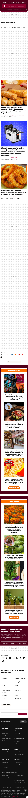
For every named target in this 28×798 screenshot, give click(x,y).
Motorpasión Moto (19, 754)
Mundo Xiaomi (5, 740)
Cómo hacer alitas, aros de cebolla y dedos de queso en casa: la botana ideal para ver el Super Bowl (13, 110)
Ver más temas (6, 704)
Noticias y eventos (21, 643)
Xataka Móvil (5, 733)
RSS (15, 354)
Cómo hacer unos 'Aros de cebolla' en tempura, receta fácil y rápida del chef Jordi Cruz (13, 192)
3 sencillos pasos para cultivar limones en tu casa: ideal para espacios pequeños (14, 557)
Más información (16, 796)
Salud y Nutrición (19, 682)
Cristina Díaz (5, 116)
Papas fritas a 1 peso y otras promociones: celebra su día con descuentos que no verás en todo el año (14, 481)
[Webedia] (6, 723)
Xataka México (5, 775)
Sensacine (17, 741)
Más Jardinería (14, 617)
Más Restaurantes (14, 487)
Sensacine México (19, 780)
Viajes (16, 685)
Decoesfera (5, 764)
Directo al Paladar (6, 751)
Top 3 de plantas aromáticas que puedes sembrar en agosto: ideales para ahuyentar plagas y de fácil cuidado (14, 584)
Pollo (16, 695)
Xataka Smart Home (7, 738)
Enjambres (17, 690)
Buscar (21, 713)
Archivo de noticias (14, 361)
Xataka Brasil (5, 777)
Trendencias (5, 762)
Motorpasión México (19, 787)
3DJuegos (17, 730)
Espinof (16, 743)
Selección (14, 157)
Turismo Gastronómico (6, 686)
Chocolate (17, 698)
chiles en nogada (16, 27)
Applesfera (4, 735)
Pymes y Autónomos (19, 764)
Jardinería (14, 501)
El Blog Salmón (18, 762)
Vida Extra (17, 733)
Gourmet (13, 643)
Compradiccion (6, 767)
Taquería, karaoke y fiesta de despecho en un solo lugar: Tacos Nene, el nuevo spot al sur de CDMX (14, 397)
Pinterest (19, 354)
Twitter (1, 354)
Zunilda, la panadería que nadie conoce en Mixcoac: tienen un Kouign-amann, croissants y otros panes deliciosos (14, 453)
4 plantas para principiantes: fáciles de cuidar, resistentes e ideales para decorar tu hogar (14, 611)
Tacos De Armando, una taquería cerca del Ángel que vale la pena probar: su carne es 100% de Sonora (14, 425)
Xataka (3, 730)
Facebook (5, 354)
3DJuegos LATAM (18, 775)
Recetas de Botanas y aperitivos (14, 115)
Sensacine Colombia (19, 782)
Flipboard (23, 354)
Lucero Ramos (5, 159)
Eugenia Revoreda (6, 198)
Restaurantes (14, 370)
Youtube (8, 354)
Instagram (12, 354)
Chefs (14, 196)
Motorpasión (17, 751)
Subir (22, 721)
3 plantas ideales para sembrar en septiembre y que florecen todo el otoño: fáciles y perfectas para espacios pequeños (14, 529)
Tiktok (1, 357)
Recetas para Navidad (6, 691)
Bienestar (4, 695)
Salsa (3, 698)
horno (24, 27)
